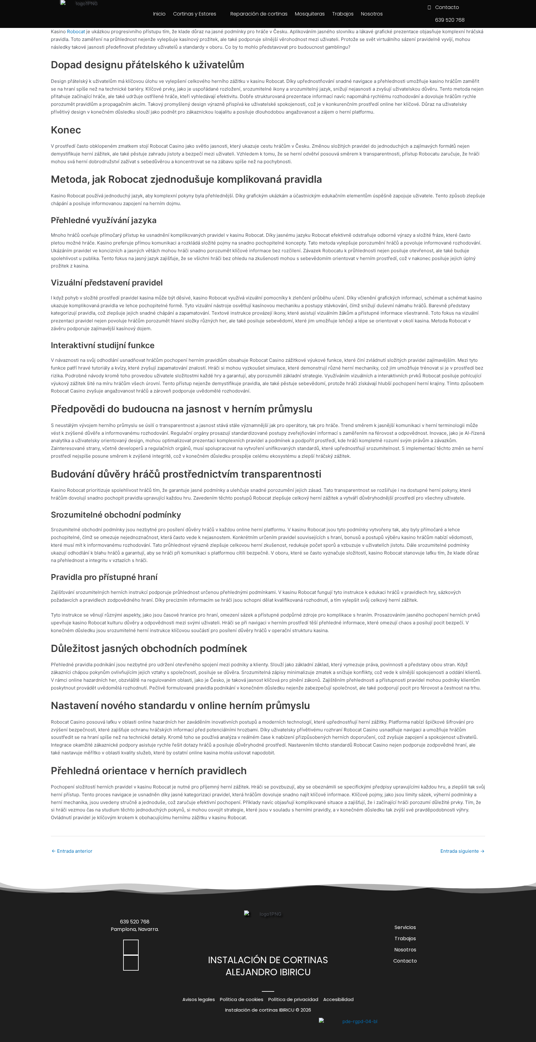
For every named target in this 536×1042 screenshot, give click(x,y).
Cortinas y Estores (194, 13)
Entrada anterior (71, 851)
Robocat (76, 31)
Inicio (159, 13)
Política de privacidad (293, 999)
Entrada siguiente (462, 851)
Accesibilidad (338, 999)
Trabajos (343, 13)
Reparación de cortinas (259, 13)
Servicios (405, 927)
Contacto (405, 960)
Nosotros (372, 13)
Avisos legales (198, 999)
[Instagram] (131, 963)
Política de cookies (241, 999)
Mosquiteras (310, 13)
